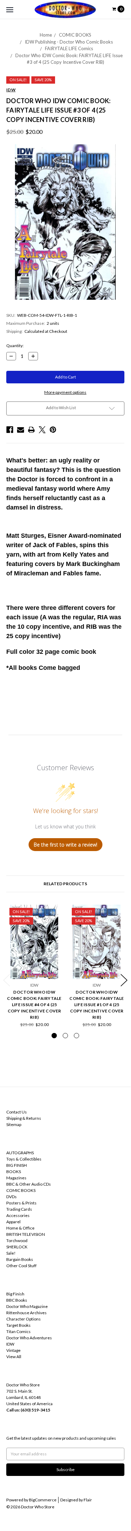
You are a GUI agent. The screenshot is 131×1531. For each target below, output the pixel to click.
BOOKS (13, 1171)
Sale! (11, 1253)
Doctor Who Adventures (29, 1337)
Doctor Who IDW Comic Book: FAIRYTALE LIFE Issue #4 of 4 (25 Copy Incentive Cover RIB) (34, 1004)
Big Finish (15, 1293)
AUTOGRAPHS (20, 1152)
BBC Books (16, 1300)
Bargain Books (19, 1259)
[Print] (31, 429)
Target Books (18, 1325)
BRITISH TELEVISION (25, 1234)
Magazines (16, 1177)
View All (13, 1356)
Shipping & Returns (23, 1118)
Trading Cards (19, 1209)
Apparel (13, 1221)
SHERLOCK (17, 1246)
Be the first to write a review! (65, 844)
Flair (88, 1499)
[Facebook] (9, 429)
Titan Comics (18, 1331)
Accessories (18, 1215)
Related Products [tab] (65, 883)
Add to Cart (34, 968)
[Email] (20, 429)
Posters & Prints (21, 1202)
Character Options (23, 1319)
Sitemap (13, 1124)
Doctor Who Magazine (27, 1306)
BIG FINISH (16, 1165)
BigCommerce (42, 1499)
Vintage (13, 1350)
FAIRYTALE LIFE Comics (69, 48)
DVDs (11, 1196)
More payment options (65, 392)
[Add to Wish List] (55, 912)
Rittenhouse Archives (26, 1312)
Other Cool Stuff (21, 1265)
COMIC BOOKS (75, 35)
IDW (10, 1344)
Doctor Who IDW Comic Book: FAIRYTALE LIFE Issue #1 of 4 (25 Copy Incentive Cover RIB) (96, 1004)
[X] (42, 429)
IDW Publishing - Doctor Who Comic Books (69, 42)
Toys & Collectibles (23, 1159)
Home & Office (20, 1228)
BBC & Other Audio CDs (28, 1184)
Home (46, 35)
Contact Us (16, 1112)
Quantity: (15, 345)
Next (124, 980)
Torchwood (17, 1240)
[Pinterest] (52, 429)
